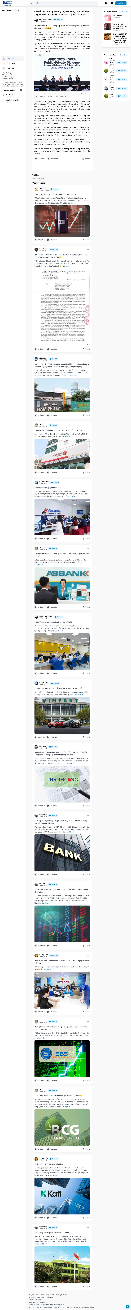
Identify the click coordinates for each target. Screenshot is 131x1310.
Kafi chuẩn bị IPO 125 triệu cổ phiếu (48, 1164)
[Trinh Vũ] (36, 189)
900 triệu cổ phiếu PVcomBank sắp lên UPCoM (53, 622)
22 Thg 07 (42, 250)
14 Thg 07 (42, 885)
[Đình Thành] (36, 250)
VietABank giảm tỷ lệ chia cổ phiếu (48, 488)
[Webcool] (62, 166)
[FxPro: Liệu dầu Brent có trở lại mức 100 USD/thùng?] (62, 221)
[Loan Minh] (36, 815)
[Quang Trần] (36, 955)
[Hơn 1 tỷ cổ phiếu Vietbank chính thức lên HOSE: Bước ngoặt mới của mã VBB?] (62, 990)
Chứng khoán (7, 10)
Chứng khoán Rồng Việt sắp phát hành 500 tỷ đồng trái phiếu (58, 430)
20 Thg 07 (42, 360)
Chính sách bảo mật (7, 78)
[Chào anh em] (107, 18)
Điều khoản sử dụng (7, 77)
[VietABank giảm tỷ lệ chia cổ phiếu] (62, 517)
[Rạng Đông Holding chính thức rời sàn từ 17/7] (62, 1264)
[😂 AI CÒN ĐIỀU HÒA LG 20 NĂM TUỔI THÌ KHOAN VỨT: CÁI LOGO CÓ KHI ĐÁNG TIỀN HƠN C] (107, 39)
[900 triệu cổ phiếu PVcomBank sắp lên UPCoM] (62, 651)
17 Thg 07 (42, 483)
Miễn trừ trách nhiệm (8, 75)
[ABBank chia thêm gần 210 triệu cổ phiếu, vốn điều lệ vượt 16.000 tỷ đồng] (62, 585)
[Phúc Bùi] (36, 359)
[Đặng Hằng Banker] (36, 617)
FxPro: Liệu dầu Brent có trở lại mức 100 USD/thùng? (55, 194)
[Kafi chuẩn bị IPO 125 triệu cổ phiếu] (62, 1196)
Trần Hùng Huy (39, 178)
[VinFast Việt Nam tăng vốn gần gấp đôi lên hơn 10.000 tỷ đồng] (62, 715)
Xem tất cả (124, 55)
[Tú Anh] (36, 425)
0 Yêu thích (41, 158)
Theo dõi (59, 19)
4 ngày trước (43, 190)
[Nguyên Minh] (36, 482)
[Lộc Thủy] (36, 747)
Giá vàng (17, 10)
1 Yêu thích (41, 737)
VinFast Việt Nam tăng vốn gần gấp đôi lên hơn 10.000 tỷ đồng (59, 688)
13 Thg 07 (42, 1091)
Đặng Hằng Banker (46, 19)
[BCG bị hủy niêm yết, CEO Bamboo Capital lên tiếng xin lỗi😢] (62, 1127)
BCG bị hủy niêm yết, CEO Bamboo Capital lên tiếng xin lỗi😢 (58, 1096)
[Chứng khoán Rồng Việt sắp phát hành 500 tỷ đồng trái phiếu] (62, 454)
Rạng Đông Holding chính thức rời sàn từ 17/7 (52, 1233)
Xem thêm (70, 203)
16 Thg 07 (42, 549)
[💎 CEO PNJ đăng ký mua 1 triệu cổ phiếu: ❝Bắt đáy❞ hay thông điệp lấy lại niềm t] (62, 924)
